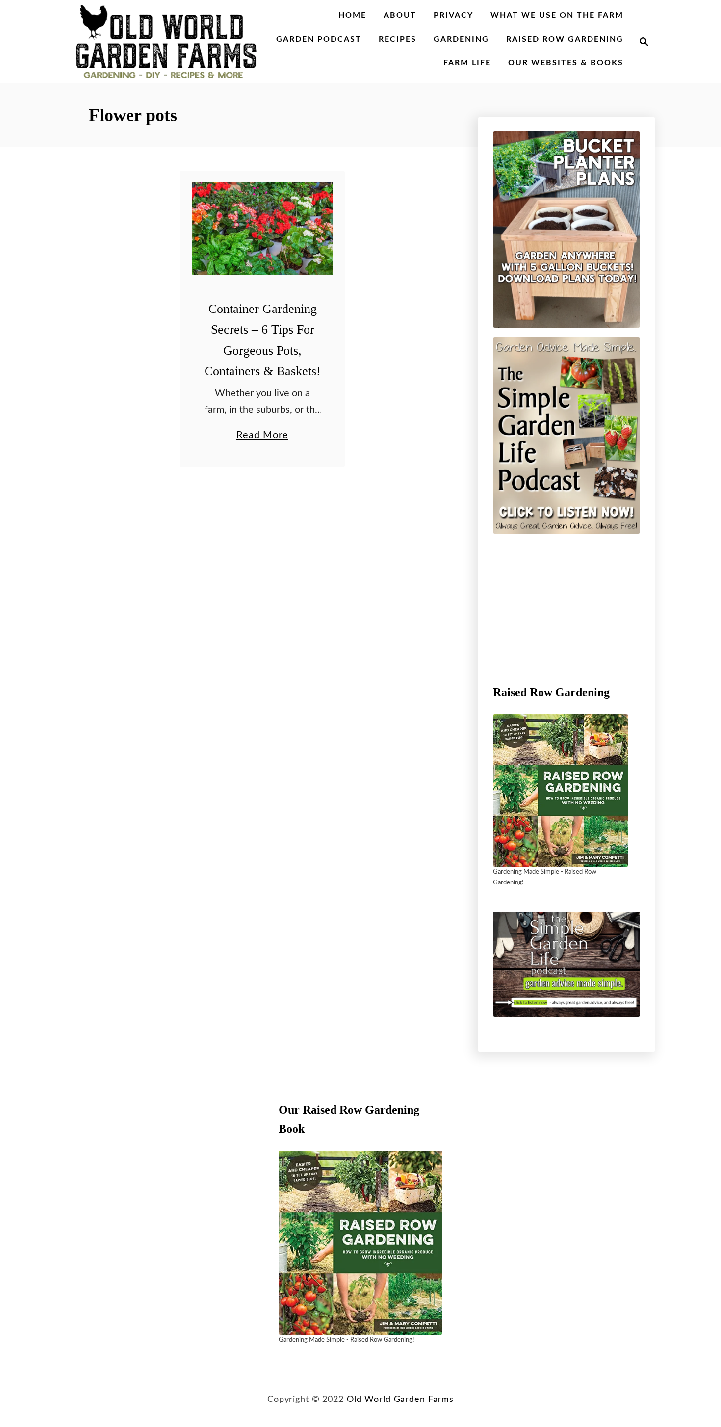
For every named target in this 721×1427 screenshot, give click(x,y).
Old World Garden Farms (400, 1399)
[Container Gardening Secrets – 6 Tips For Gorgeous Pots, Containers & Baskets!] (263, 228)
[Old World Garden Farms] (166, 41)
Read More (262, 436)
